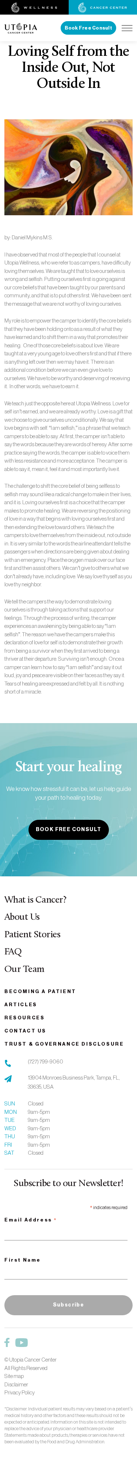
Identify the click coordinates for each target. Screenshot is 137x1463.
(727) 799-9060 (45, 1061)
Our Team (24, 969)
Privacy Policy (19, 1392)
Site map (14, 1376)
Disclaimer (16, 1384)
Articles (20, 1004)
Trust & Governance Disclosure (64, 1044)
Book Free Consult (88, 28)
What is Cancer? (35, 900)
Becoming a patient (40, 991)
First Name (22, 1260)
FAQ (13, 952)
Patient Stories (32, 935)
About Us (22, 917)
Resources (24, 1017)
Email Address (30, 1221)
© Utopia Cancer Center (30, 1359)
